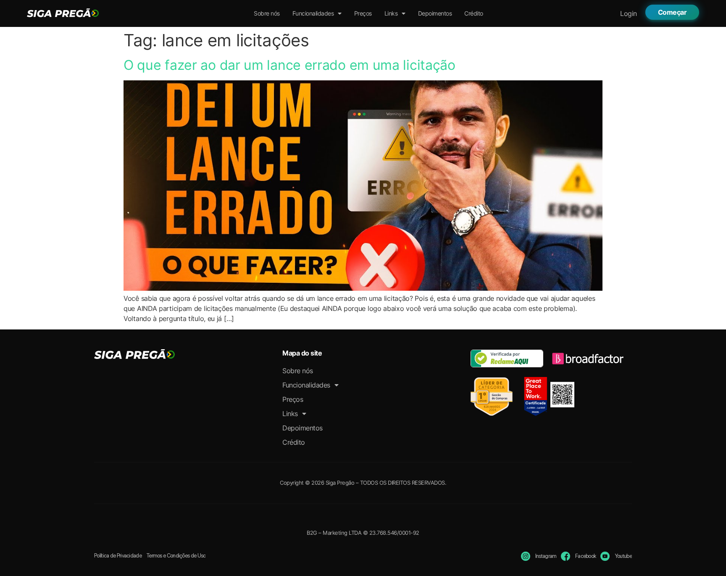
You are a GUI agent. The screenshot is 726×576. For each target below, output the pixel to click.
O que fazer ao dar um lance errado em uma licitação (289, 65)
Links (391, 13)
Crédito (473, 13)
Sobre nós (267, 13)
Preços (363, 13)
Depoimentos (435, 13)
